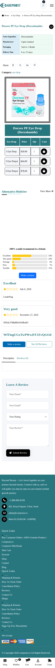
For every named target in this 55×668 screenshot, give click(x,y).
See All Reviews (39, 344)
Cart (27, 662)
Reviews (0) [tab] (22, 358)
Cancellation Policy (11, 586)
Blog (4, 567)
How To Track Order (11, 582)
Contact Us (7, 594)
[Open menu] (52, 5)
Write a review (27, 275)
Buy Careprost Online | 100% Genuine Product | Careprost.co (24, 539)
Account (38, 665)
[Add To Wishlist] (51, 27)
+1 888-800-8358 (17, 500)
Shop (4, 559)
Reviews (6, 590)
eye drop (16, 15)
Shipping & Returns (11, 577)
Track (49, 665)
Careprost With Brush (12, 546)
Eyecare (5, 554)
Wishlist (16, 662)
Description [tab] (8, 358)
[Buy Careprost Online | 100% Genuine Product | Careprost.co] (10, 5)
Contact (5, 563)
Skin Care (6, 550)
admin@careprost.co (18, 513)
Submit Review (19, 453)
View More (45, 191)
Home (6, 15)
